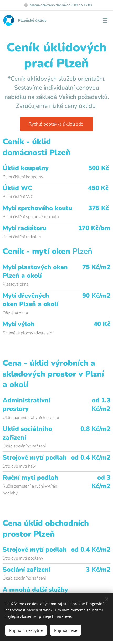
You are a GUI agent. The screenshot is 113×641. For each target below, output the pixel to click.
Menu (105, 20)
